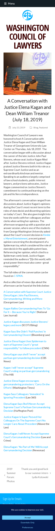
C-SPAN (18, 275)
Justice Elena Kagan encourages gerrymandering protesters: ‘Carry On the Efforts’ (27, 384)
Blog (35, 127)
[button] (9, 3)
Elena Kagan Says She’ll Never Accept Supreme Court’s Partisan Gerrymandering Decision (27, 407)
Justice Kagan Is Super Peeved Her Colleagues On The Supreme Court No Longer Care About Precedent (25, 420)
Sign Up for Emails (12, 499)
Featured (43, 127)
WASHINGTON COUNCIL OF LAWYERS (27, 36)
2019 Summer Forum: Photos (9, 475)
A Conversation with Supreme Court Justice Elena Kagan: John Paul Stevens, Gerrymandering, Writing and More (27, 295)
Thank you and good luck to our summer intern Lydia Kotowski (34, 473)
